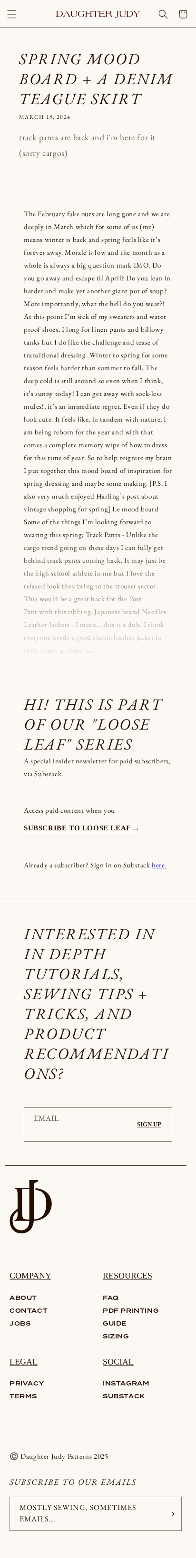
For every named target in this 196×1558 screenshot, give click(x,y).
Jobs (20, 1323)
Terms (23, 1396)
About (23, 1298)
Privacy (27, 1383)
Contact (29, 1311)
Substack (124, 1396)
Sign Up (149, 1124)
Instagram (126, 1383)
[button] (11, 14)
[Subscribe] (170, 1514)
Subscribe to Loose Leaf (78, 828)
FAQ (111, 1298)
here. (159, 864)
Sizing (116, 1336)
